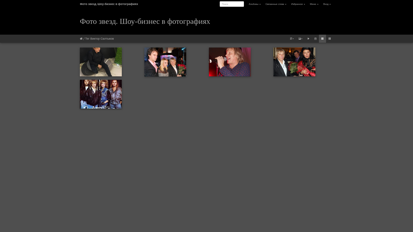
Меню (313, 4)
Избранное (297, 4)
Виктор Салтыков (102, 38)
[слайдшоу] (308, 39)
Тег (87, 38)
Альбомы (254, 4)
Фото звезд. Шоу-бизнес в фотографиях (109, 4)
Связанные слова (275, 4)
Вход (326, 4)
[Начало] (81, 38)
